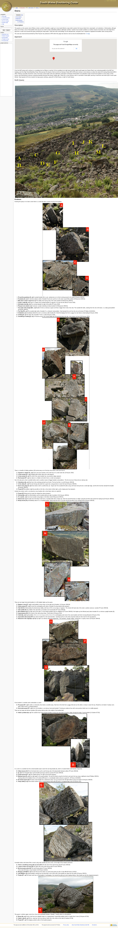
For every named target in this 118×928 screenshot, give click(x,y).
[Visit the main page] (6, 6)
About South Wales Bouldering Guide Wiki (80, 924)
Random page (5, 22)
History (37, 7)
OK (76, 48)
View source (31, 7)
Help (3, 24)
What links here (5, 34)
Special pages (5, 37)
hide (22, 15)
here (87, 33)
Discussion (22, 7)
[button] (54, 58)
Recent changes (5, 20)
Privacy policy (66, 924)
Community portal (5, 17)
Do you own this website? (58, 48)
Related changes (5, 35)
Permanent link (5, 40)
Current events (5, 19)
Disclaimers (94, 924)
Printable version (5, 39)
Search (2, 26)
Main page (4, 16)
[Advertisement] (6, 70)
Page (17, 7)
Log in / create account (111, 0)
